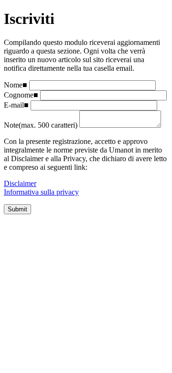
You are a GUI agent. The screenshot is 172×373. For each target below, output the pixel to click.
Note (11, 125)
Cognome (18, 95)
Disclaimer (20, 183)
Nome (13, 85)
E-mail (14, 105)
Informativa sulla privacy (41, 192)
